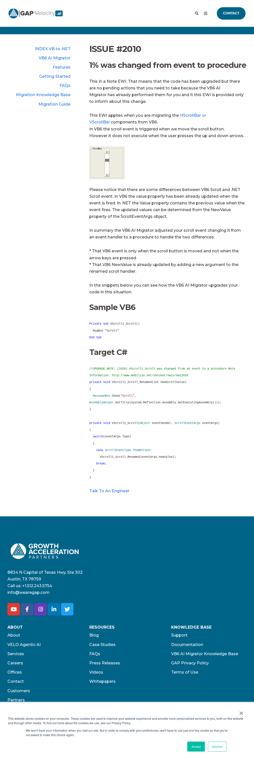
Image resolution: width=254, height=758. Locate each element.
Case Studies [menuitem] (102, 644)
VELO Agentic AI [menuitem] (24, 644)
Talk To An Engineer (109, 491)
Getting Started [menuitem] (54, 76)
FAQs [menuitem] (65, 85)
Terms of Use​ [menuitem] (184, 672)
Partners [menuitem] (16, 700)
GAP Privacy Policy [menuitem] (190, 663)
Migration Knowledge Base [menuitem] (43, 94)
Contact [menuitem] (15, 681)
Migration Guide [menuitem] (54, 104)
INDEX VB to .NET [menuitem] (52, 48)
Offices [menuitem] (14, 672)
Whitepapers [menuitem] (102, 681)
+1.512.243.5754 (37, 585)
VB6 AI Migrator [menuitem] (54, 58)
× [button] (241, 711)
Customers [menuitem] (18, 690)
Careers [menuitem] (15, 663)
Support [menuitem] (179, 635)
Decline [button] (217, 746)
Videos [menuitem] (96, 672)
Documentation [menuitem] (187, 644)
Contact (231, 13)
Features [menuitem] (61, 67)
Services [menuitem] (15, 653)
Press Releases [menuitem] (104, 663)
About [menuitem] (13, 635)
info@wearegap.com (28, 592)
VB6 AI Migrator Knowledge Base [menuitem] (204, 653)
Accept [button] (196, 746)
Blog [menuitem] (94, 635)
